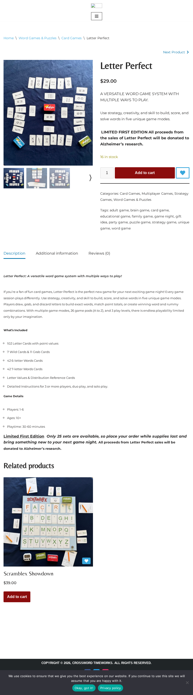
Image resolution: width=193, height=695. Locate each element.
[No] (187, 682)
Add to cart (145, 173)
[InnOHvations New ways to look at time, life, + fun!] (96, 5)
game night (164, 216)
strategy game (164, 222)
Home (9, 38)
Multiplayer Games (157, 193)
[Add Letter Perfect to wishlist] (182, 173)
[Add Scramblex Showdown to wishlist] (86, 561)
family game (142, 216)
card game (160, 210)
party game (118, 222)
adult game (119, 210)
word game (121, 228)
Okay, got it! (84, 688)
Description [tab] (14, 253)
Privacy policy (110, 688)
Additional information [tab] (57, 253)
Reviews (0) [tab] (99, 253)
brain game (139, 210)
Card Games (71, 38)
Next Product (174, 52)
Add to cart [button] (17, 597)
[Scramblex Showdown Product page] (48, 522)
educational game (115, 216)
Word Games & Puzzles (37, 38)
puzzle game (139, 222)
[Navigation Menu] (96, 16)
